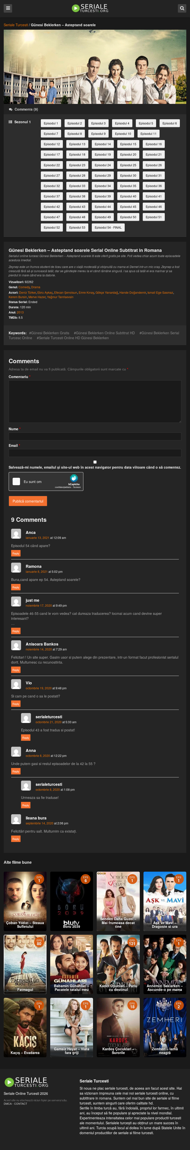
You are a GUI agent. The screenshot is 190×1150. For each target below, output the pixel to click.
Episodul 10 (123, 133)
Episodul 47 (52, 217)
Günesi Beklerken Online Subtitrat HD (105, 332)
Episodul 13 (77, 144)
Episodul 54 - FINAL (108, 227)
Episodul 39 (103, 196)
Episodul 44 (103, 206)
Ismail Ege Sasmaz (160, 292)
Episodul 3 (98, 123)
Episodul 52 (52, 227)
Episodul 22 (52, 165)
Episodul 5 (146, 123)
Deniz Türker (27, 292)
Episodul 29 (103, 175)
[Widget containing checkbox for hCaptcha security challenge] (46, 481)
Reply (15, 553)
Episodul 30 (128, 175)
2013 (20, 312)
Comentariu (19, 376)
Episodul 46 (154, 206)
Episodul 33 (77, 186)
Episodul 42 (52, 206)
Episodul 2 (75, 123)
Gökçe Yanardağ (106, 292)
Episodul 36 (154, 186)
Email (14, 445)
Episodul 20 (128, 154)
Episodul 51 (154, 217)
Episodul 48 (77, 217)
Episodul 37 (52, 196)
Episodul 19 (103, 154)
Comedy (24, 287)
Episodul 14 (103, 144)
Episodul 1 (51, 123)
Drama (35, 287)
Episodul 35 (128, 186)
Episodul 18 (77, 154)
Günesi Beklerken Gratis (50, 332)
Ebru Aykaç (45, 292)
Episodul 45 (128, 206)
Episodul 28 (77, 175)
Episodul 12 (52, 144)
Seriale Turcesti (16, 24)
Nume (15, 428)
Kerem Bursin (18, 297)
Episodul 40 (128, 196)
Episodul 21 (154, 154)
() (26, 109)
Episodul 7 (51, 133)
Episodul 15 (128, 144)
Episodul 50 (128, 217)
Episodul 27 (52, 175)
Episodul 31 (154, 175)
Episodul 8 (75, 133)
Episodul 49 (103, 217)
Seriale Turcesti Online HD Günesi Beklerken (74, 337)
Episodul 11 (149, 133)
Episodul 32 (52, 186)
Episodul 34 (103, 186)
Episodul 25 (128, 165)
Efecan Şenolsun (65, 292)
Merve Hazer (37, 297)
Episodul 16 (154, 144)
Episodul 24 (103, 165)
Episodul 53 (77, 227)
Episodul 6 (170, 123)
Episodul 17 (52, 154)
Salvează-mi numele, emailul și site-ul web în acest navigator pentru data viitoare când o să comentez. (95, 467)
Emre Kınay (86, 292)
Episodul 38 (77, 196)
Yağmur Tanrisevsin (60, 297)
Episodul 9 (98, 133)
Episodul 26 (154, 165)
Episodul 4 (122, 123)
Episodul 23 (77, 165)
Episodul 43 (77, 206)
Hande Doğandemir (132, 292)
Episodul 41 (154, 196)
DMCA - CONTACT (15, 1103)
